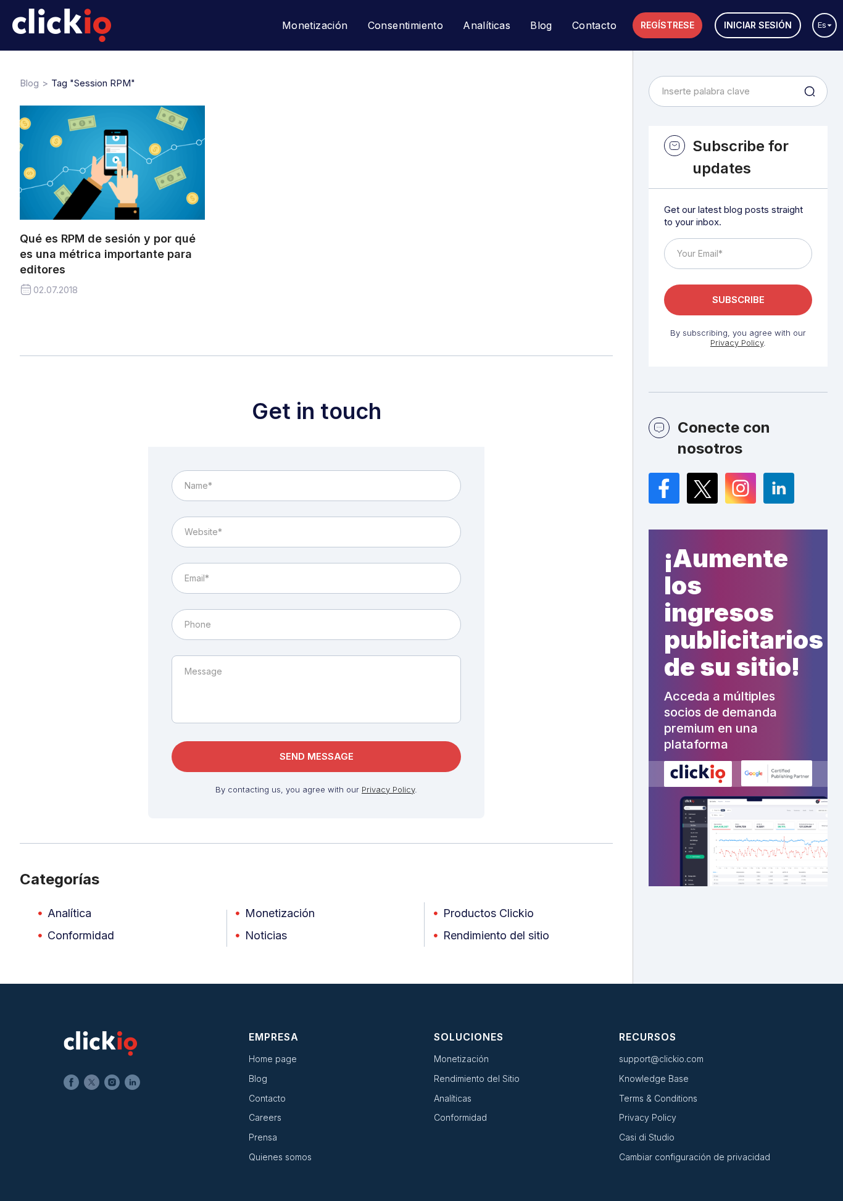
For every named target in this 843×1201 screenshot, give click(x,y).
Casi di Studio (647, 1137)
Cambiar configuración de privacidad (694, 1157)
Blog (541, 25)
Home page (273, 1058)
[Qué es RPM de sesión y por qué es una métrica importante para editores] (112, 163)
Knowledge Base (654, 1078)
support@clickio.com (661, 1058)
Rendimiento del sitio (496, 935)
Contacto (594, 25)
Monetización (315, 25)
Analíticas (486, 25)
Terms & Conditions (658, 1098)
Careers (265, 1117)
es (822, 25)
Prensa (263, 1137)
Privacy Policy (388, 789)
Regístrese (667, 25)
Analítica (69, 913)
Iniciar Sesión (758, 25)
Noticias (266, 935)
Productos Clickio (488, 913)
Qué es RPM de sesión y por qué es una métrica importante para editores (108, 254)
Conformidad (81, 935)
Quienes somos (280, 1157)
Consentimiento (406, 25)
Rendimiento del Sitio (477, 1078)
